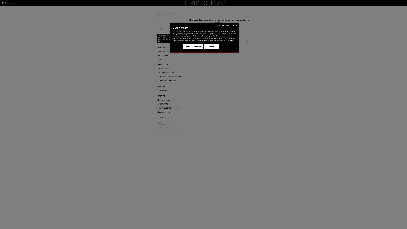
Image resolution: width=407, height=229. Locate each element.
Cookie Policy (231, 40)
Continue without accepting (227, 25)
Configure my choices (193, 46)
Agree (211, 46)
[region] (204, 38)
